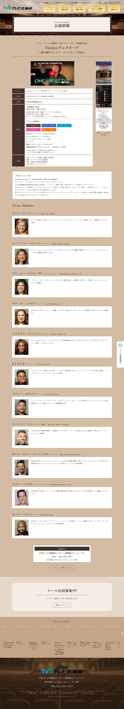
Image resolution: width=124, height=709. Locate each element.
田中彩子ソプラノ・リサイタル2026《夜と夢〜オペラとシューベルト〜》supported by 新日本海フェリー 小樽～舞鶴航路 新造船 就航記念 (59, 648)
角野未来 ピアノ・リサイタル (20, 643)
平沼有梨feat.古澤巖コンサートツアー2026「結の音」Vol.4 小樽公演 (8, 645)
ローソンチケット (64, 125)
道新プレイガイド (49, 130)
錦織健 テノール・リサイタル (46, 643)
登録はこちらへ (61, 605)
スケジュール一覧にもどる (61, 568)
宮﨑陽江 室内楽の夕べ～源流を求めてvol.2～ (84, 644)
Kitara (33, 125)
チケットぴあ (48, 125)
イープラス (33, 130)
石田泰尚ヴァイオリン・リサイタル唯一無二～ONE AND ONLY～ (97, 645)
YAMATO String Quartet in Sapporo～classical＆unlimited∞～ (109, 646)
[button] (122, 633)
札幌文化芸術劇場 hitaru (34, 101)
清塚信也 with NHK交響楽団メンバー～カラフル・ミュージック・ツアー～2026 (34, 646)
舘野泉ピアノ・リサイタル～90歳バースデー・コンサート (72, 645)
